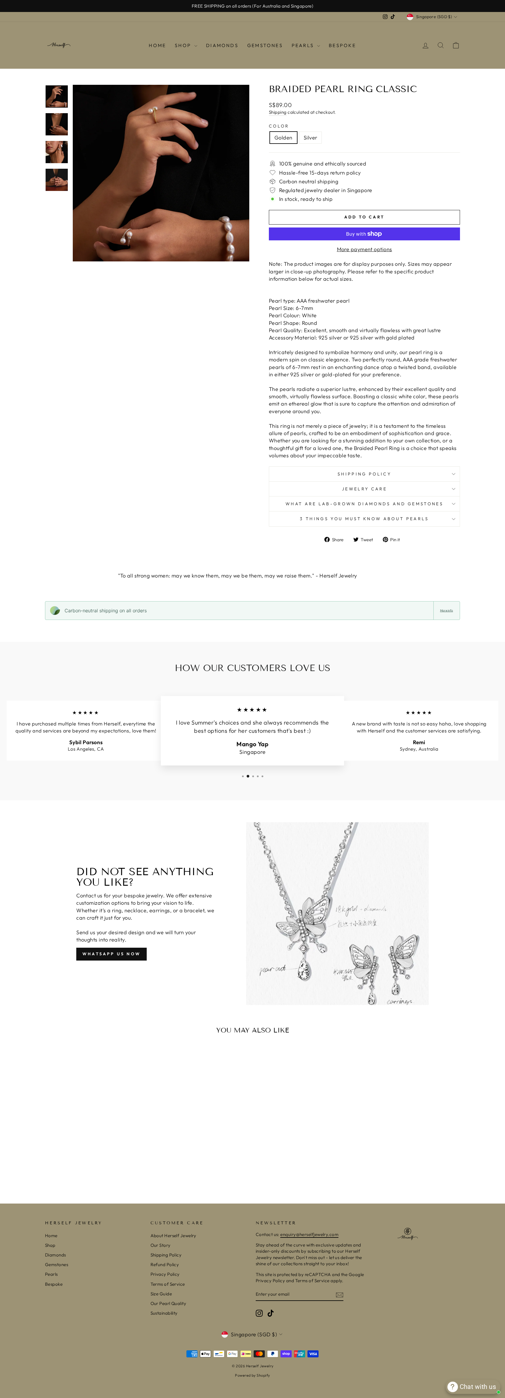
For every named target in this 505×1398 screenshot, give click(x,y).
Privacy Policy (165, 1274)
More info (446, 610)
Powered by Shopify (252, 1375)
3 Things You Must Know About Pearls (364, 518)
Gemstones (265, 45)
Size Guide (161, 1294)
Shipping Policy (364, 474)
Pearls (304, 45)
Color (279, 126)
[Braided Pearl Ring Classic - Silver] (98, 1169)
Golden (283, 137)
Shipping (278, 112)
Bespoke (342, 45)
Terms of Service (168, 1284)
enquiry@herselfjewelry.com (309, 1234)
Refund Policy (165, 1264)
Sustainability (164, 1313)
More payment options (364, 249)
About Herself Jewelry (173, 1235)
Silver (310, 137)
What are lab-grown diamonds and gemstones (364, 503)
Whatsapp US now (111, 953)
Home (157, 45)
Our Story (161, 1245)
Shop (184, 45)
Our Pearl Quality (168, 1303)
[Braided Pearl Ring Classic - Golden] (90, 1169)
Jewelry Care (364, 489)
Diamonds (222, 45)
